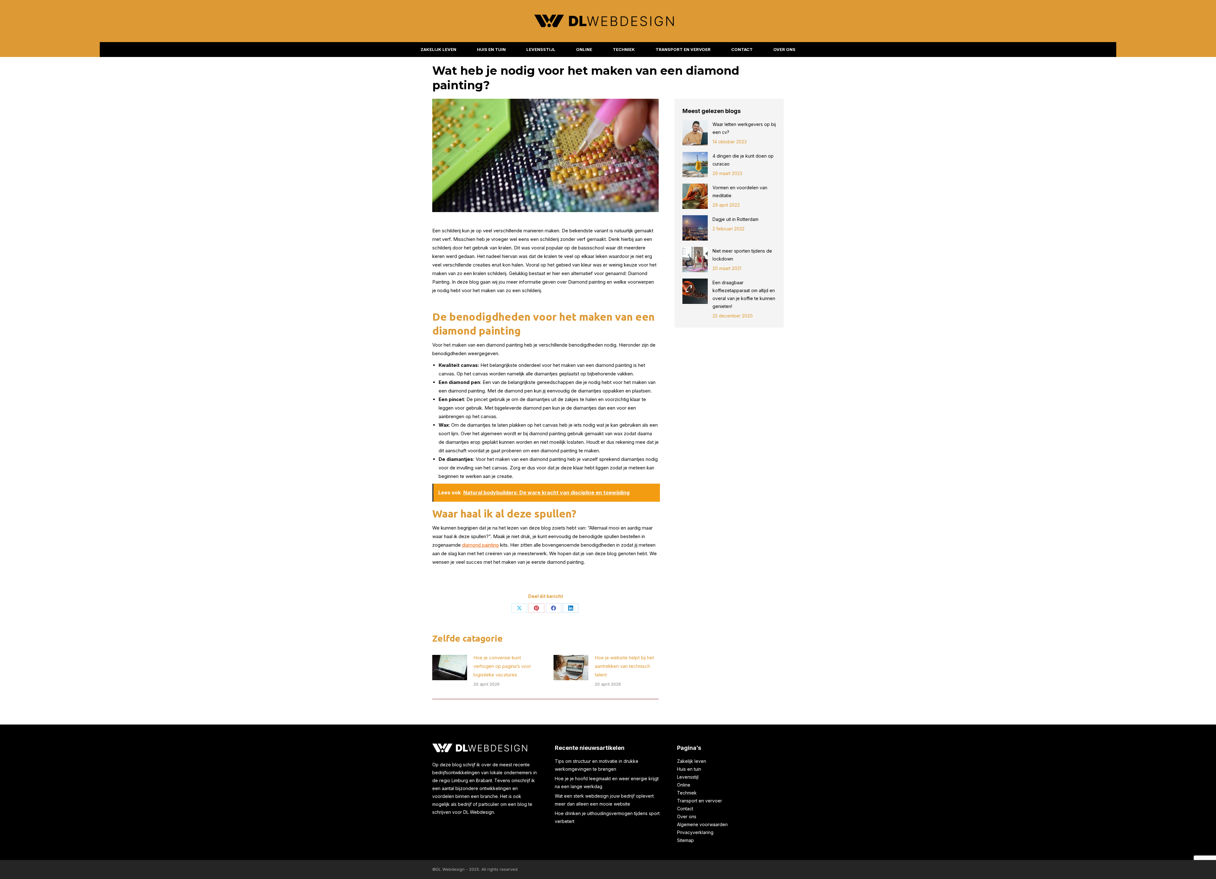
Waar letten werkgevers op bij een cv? (744, 128)
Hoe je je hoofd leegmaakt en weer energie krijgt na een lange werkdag (607, 782)
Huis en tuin (689, 769)
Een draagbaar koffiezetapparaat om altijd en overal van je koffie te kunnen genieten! (743, 294)
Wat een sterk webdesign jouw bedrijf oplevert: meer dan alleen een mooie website (605, 800)
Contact (685, 808)
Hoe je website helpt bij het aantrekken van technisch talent (624, 666)
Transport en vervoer (699, 800)
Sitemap (685, 840)
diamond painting (480, 545)
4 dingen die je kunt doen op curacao (743, 159)
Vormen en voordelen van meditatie (739, 191)
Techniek (687, 792)
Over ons (686, 816)
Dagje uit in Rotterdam (736, 219)
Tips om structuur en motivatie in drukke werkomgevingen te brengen (596, 765)
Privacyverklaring (695, 832)
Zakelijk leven (691, 761)
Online (683, 785)
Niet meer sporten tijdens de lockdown (742, 254)
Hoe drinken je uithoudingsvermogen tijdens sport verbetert (607, 817)
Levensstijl (688, 777)
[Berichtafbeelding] (449, 667)
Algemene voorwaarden (702, 824)
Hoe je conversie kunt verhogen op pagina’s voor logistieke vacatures (502, 666)
